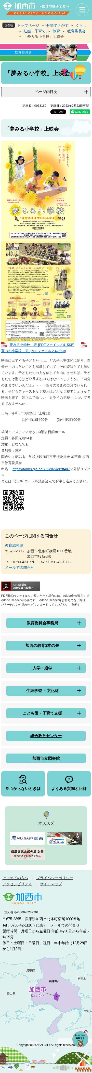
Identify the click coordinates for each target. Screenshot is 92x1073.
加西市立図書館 (46, 758)
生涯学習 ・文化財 (42, 691)
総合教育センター (46, 736)
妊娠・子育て (35, 31)
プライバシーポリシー (54, 878)
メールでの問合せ (19, 567)
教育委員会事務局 (42, 623)
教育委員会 (76, 31)
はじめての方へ (15, 878)
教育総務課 (14, 545)
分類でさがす (57, 25)
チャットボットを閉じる (86, 1032)
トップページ (28, 25)
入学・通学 (42, 668)
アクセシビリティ (17, 884)
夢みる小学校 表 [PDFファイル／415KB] (42, 345)
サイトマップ (51, 884)
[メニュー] (82, 9)
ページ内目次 (46, 92)
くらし (81, 25)
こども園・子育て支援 (42, 713)
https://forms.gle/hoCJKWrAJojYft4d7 (41, 469)
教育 (56, 31)
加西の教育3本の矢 (42, 645)
